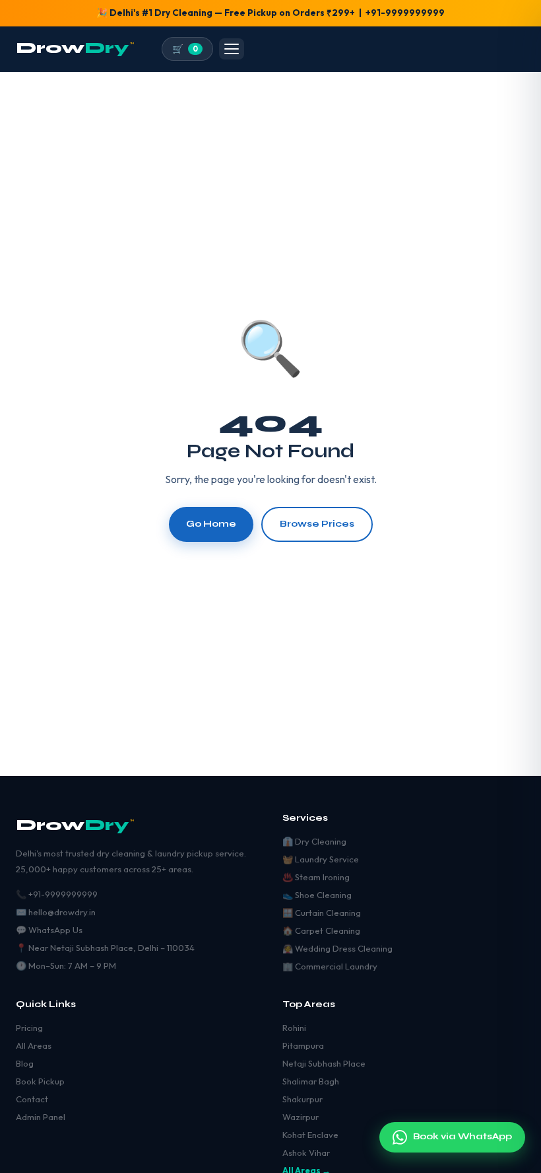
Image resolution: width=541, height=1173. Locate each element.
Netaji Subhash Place (324, 1063)
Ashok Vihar (306, 1152)
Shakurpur (302, 1099)
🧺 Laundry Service (320, 859)
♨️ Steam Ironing (316, 877)
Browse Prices (317, 523)
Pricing (29, 1027)
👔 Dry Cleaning (314, 841)
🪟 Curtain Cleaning (321, 912)
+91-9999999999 (405, 12)
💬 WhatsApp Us (49, 930)
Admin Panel (40, 1117)
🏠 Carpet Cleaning (321, 930)
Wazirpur (300, 1117)
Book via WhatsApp (462, 1137)
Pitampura (303, 1045)
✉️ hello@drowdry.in (56, 912)
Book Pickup (40, 1081)
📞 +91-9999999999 (57, 894)
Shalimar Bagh (310, 1081)
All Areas (33, 1045)
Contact (32, 1099)
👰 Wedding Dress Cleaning (337, 948)
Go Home (211, 523)
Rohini (294, 1027)
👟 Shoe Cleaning (317, 894)
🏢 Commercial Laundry (329, 966)
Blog (25, 1063)
